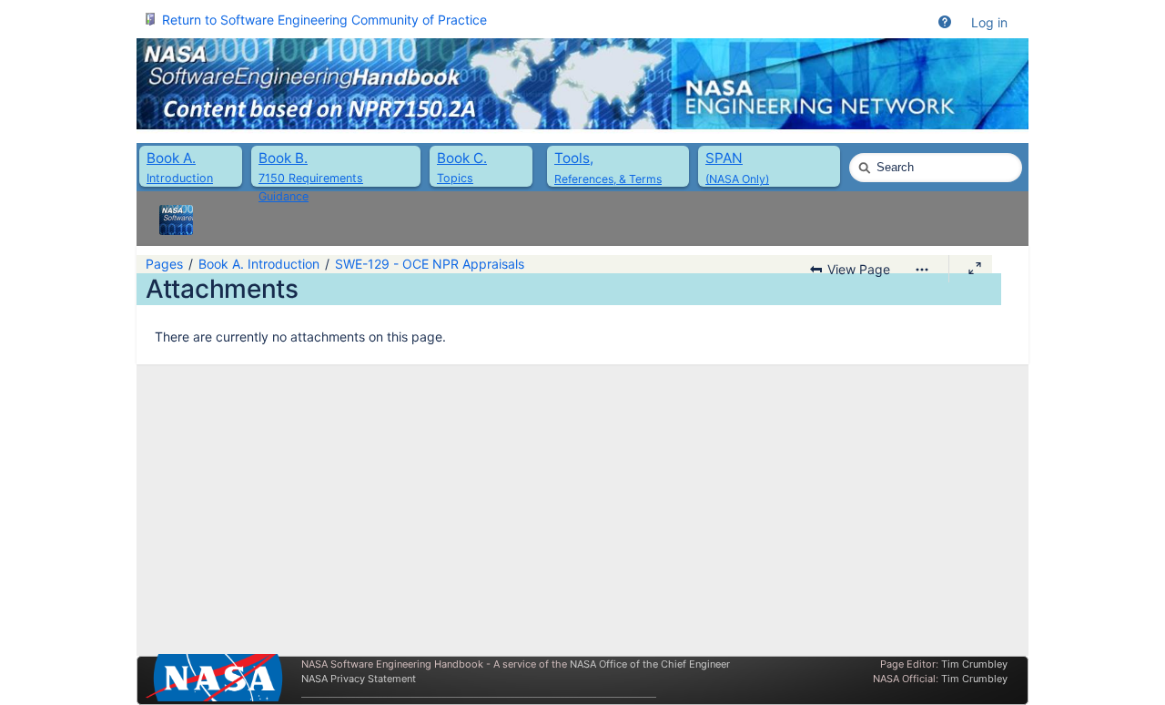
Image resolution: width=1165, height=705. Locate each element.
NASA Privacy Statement (358, 678)
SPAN (724, 158)
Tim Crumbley (974, 664)
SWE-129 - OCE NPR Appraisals (429, 263)
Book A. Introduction (258, 263)
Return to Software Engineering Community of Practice (324, 19)
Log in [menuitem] (989, 22)
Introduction (180, 178)
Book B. (283, 158)
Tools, (573, 158)
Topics (455, 178)
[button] (944, 22)
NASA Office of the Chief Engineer (650, 664)
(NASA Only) (737, 179)
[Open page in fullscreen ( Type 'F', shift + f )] (974, 268)
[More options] (922, 269)
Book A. (171, 158)
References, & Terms (608, 179)
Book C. (462, 158)
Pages (164, 263)
